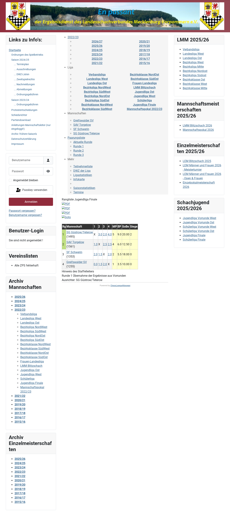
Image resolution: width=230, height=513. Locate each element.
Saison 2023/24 (20, 100)
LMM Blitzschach (145, 87)
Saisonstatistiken (84, 188)
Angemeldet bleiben (25, 180)
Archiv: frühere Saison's (24, 133)
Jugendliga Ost (144, 91)
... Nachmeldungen (24, 84)
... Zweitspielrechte (24, 79)
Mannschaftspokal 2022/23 (144, 109)
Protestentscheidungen (24, 110)
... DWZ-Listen (21, 74)
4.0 (110, 234)
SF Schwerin (81, 129)
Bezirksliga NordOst (97, 96)
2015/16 (144, 63)
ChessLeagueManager (120, 285)
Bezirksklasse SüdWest (97, 109)
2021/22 (97, 63)
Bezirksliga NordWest (97, 87)
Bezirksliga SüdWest (97, 91)
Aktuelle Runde (82, 142)
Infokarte (79, 179)
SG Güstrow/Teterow (86, 133)
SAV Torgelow (82, 125)
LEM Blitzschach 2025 (197, 161)
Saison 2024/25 (20, 59)
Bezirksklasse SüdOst (144, 79)
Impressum (17, 143)
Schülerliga (144, 100)
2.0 (105, 234)
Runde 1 (78, 146)
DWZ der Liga (82, 170)
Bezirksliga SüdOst (97, 100)
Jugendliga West (144, 96)
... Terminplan (21, 64)
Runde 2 (78, 150)
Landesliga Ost (97, 83)
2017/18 (144, 54)
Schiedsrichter (19, 115)
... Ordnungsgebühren (26, 94)
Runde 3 (78, 155)
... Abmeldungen (23, 89)
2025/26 (97, 46)
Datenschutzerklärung (23, 138)
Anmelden (31, 201)
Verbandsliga (97, 74)
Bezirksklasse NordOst (144, 74)
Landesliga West (97, 79)
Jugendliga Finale (144, 104)
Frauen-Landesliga (144, 83)
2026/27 (97, 41)
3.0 (100, 234)
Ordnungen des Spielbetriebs (27, 54)
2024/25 (97, 50)
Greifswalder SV (83, 120)
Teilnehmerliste (83, 166)
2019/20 (144, 46)
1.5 (100, 254)
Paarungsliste (76, 137)
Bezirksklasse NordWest (97, 104)
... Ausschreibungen (25, 69)
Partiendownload (21, 120)
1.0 (96, 244)
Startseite (15, 50)
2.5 (105, 244)
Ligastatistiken (82, 175)
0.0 (96, 264)
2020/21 (144, 41)
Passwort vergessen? (22, 210)
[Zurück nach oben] (223, 506)
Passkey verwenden (34, 190)
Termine (78, 192)
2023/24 (97, 54)
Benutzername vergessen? (25, 215)
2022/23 (73, 37)
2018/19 (144, 50)
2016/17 (144, 58)
